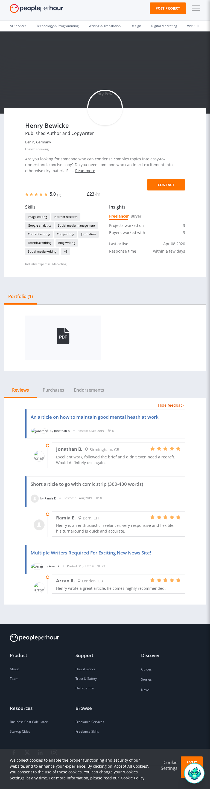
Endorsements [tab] (89, 390)
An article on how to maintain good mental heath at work (95, 417)
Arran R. (54, 566)
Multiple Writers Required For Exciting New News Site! (91, 553)
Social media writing (42, 251)
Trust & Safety (86, 678)
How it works (85, 669)
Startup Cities (20, 731)
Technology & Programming (57, 26)
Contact (166, 184)
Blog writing (66, 243)
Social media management (76, 225)
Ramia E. (51, 498)
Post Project (168, 8)
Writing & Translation (105, 26)
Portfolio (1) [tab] (20, 296)
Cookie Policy (132, 778)
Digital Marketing (164, 26)
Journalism (88, 234)
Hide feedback (171, 405)
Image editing (37, 217)
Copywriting (65, 234)
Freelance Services (89, 721)
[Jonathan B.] (39, 431)
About (14, 669)
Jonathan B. (62, 431)
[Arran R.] (37, 566)
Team (14, 678)
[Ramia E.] (35, 498)
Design (135, 26)
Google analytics (39, 225)
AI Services (18, 26)
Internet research (66, 217)
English (30, 149)
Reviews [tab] (20, 390)
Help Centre (84, 688)
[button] (194, 8)
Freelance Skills (87, 731)
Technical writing (39, 243)
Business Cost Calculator (29, 721)
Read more (85, 170)
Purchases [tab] (53, 390)
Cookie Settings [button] (169, 765)
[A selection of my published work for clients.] (63, 337)
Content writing (39, 234)
